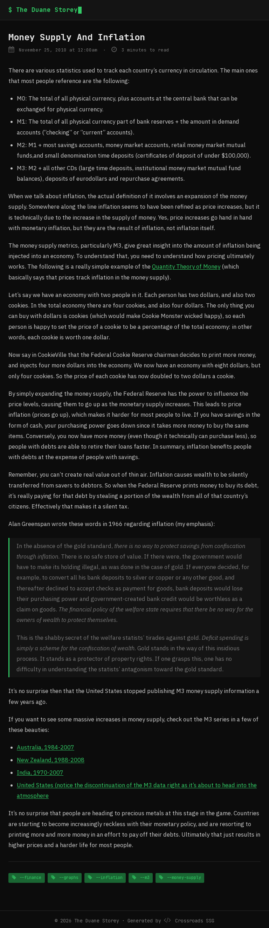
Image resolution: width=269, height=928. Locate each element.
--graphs (67, 877)
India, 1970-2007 (40, 772)
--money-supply (182, 877)
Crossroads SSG (194, 920)
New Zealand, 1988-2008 (50, 760)
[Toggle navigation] (258, 10)
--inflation (108, 877)
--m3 (143, 877)
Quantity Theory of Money (186, 266)
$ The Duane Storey (43, 10)
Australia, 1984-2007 (45, 747)
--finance (29, 877)
